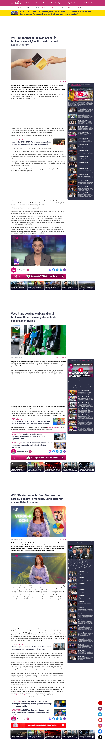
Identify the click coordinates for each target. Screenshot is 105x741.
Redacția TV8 (21, 270)
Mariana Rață (21, 719)
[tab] (76, 85)
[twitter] (60, 82)
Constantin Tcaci (22, 451)
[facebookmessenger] (57, 82)
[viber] (65, 82)
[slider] (38, 582)
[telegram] (63, 82)
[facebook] (53, 270)
